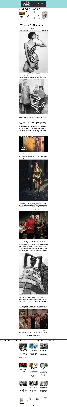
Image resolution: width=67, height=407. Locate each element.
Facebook (37, 398)
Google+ (1, 406)
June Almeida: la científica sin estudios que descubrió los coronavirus (43, 368)
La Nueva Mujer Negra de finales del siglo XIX (23, 386)
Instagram (37, 399)
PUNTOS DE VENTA (29, 399)
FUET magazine (29, 402)
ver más (44, 358)
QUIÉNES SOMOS (29, 398)
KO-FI (37, 401)
